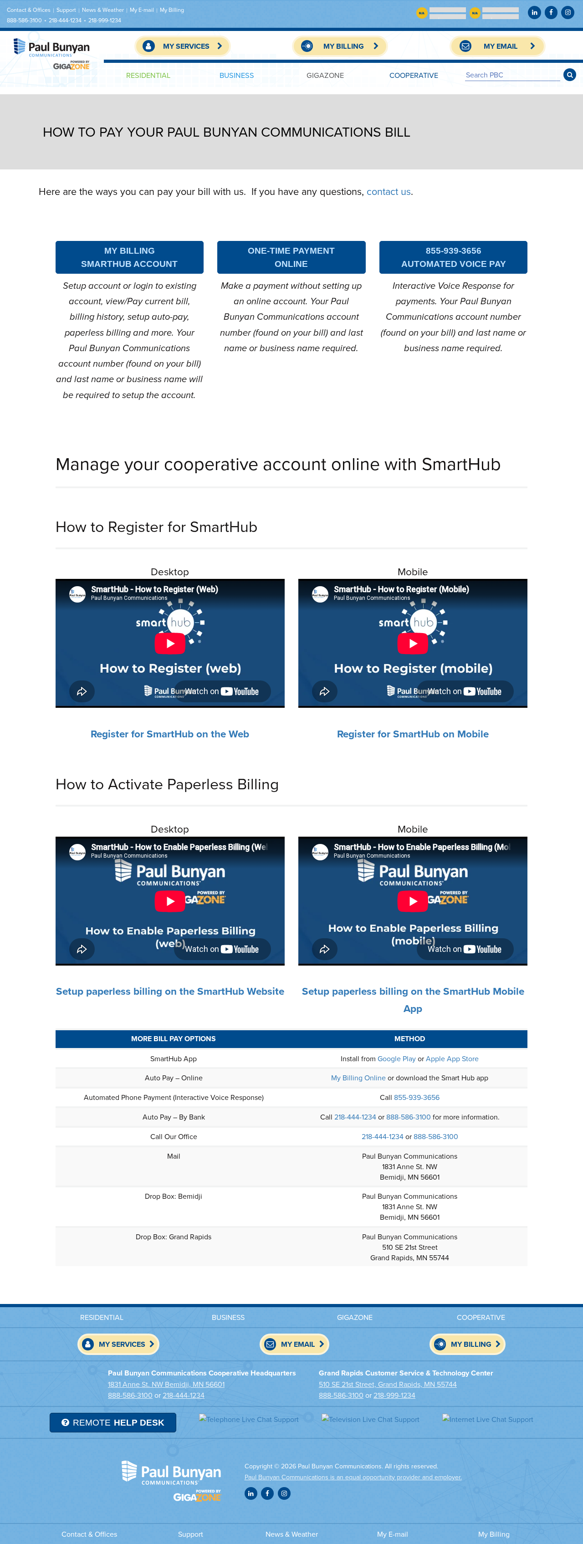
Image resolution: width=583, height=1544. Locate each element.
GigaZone (325, 75)
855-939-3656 (417, 1097)
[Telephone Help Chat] (249, 1419)
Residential (148, 75)
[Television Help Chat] (370, 1419)
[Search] (569, 74)
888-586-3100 (24, 20)
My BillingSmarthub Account (129, 257)
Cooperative (413, 75)
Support (66, 10)
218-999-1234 (104, 20)
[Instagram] (567, 12)
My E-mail (142, 10)
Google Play (397, 1058)
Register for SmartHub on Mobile (413, 733)
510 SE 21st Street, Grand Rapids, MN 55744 (388, 1384)
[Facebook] (551, 12)
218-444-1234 (65, 20)
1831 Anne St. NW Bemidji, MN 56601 (166, 1384)
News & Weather (103, 10)
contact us (389, 191)
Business (237, 75)
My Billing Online (358, 1078)
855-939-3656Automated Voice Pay (453, 257)
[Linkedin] (534, 12)
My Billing (172, 10)
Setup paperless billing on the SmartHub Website (170, 991)
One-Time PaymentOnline (291, 257)
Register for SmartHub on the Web (170, 733)
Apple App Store (452, 1058)
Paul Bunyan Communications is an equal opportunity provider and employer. (353, 1477)
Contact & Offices (29, 10)
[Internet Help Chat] (487, 1419)
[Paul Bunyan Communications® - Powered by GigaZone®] (52, 54)
